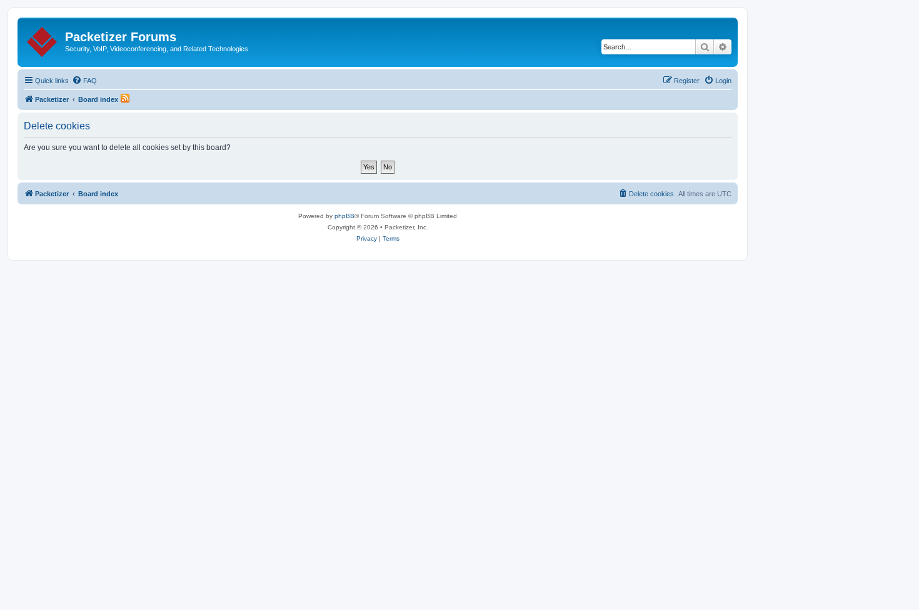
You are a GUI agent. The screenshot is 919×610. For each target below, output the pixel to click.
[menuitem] (84, 80)
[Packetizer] (43, 39)
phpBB (344, 215)
